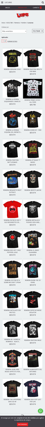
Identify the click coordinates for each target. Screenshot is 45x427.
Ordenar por (5, 27)
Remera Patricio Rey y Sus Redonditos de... (12, 221)
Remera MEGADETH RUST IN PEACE (12, 191)
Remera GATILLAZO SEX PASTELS (12, 311)
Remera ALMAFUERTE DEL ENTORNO (33, 370)
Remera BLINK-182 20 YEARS (32, 281)
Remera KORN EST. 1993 (32, 130)
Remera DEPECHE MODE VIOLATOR (32, 311)
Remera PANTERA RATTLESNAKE (12, 161)
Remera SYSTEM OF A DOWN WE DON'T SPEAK (12, 281)
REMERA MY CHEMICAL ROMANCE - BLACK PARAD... (12, 341)
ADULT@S (9, 23)
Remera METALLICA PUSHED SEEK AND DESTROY (33, 221)
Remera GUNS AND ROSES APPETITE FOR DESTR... (12, 371)
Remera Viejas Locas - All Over (32, 101)
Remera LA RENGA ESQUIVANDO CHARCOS (12, 100)
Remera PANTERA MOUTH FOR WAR (33, 70)
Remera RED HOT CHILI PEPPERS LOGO (12, 251)
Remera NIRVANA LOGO (12, 69)
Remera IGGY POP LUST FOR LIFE (32, 400)
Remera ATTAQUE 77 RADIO (32, 161)
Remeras (17, 23)
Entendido (22, 424)
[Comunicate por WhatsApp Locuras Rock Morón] (40, 411)
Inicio (3, 23)
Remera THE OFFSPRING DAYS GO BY (12, 400)
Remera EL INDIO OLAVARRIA (33, 251)
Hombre (23, 23)
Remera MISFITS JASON (32, 190)
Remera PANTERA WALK (32, 340)
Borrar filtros (12, 41)
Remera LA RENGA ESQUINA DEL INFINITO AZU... (12, 131)
